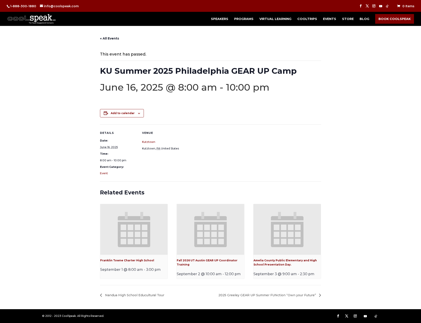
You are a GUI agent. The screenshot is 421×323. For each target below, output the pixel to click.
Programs (243, 19)
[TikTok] (387, 7)
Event (104, 173)
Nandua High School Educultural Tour (134, 295)
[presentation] (134, 229)
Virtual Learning (275, 19)
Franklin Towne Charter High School (127, 260)
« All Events (109, 38)
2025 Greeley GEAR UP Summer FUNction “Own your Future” (267, 295)
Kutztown (148, 142)
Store (348, 19)
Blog (364, 19)
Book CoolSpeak (394, 19)
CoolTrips (307, 19)
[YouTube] (380, 7)
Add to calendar (123, 113)
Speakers (219, 19)
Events (329, 19)
